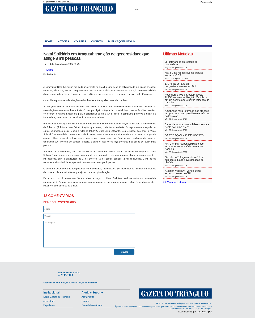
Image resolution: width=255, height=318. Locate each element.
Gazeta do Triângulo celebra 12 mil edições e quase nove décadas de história (184, 161)
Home (48, 41)
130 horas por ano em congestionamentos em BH (180, 86)
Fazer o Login (206, 2)
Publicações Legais (121, 41)
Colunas (80, 41)
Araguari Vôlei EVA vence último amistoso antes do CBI (183, 173)
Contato (97, 41)
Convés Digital (204, 311)
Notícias (63, 41)
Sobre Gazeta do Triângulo (56, 297)
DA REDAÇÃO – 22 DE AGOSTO (184, 137)
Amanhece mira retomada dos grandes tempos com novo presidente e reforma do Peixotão (187, 114)
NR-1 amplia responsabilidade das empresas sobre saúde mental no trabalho (184, 147)
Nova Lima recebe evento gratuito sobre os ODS (184, 75)
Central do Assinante (92, 305)
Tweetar (49, 70)
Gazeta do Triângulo (79, 8)
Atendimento (88, 297)
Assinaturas (49, 301)
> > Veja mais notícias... (175, 182)
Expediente (49, 305)
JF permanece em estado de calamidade (181, 64)
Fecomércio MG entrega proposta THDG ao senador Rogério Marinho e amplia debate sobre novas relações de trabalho (187, 100)
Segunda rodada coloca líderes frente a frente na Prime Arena (187, 127)
